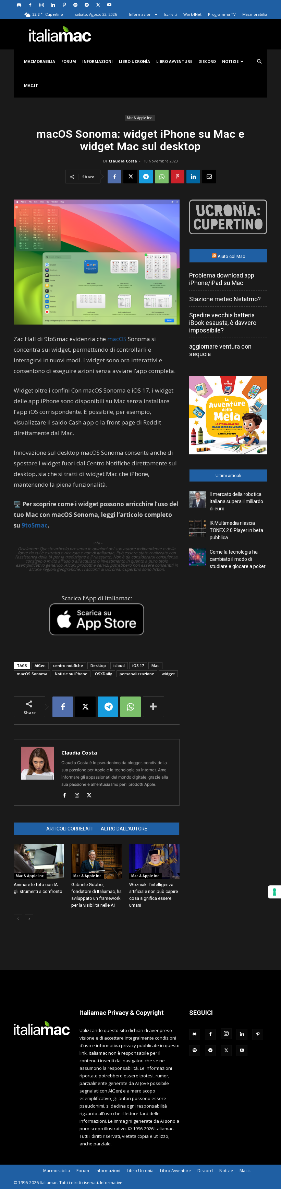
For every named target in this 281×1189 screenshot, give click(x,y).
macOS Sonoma (32, 673)
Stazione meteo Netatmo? (225, 299)
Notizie (230, 61)
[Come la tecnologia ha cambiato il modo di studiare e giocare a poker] (197, 557)
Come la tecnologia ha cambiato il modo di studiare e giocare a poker (238, 559)
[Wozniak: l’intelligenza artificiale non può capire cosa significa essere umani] (154, 861)
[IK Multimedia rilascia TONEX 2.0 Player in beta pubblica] (197, 528)
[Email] (209, 176)
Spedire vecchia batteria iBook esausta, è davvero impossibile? (222, 323)
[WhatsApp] (162, 176)
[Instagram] (41, 5)
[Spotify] (75, 5)
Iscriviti (170, 14)
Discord (207, 61)
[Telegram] (87, 5)
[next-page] (29, 919)
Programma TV (222, 14)
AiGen (40, 665)
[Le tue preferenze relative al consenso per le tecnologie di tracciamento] (274, 891)
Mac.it (31, 85)
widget (168, 673)
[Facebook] (30, 5)
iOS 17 (138, 665)
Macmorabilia (254, 14)
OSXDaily (103, 673)
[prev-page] (18, 919)
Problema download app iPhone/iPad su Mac (221, 279)
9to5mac (35, 525)
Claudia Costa (123, 160)
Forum (68, 61)
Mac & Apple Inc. (140, 117)
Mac (155, 665)
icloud (119, 665)
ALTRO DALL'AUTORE (124, 828)
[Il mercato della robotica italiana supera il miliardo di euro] (197, 499)
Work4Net (192, 14)
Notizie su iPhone (71, 673)
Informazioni (140, 14)
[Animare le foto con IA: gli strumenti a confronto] (39, 861)
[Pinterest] (64, 5)
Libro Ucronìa (134, 61)
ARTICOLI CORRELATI (69, 828)
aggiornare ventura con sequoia (220, 350)
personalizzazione (137, 673)
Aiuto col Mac (231, 256)
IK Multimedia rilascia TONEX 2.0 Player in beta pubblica (236, 530)
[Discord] (19, 5)
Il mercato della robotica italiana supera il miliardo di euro (236, 501)
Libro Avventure (174, 61)
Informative (111, 1183)
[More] (153, 707)
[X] (98, 5)
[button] (259, 61)
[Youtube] (109, 5)
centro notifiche (68, 665)
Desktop (98, 665)
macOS (116, 339)
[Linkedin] (53, 5)
